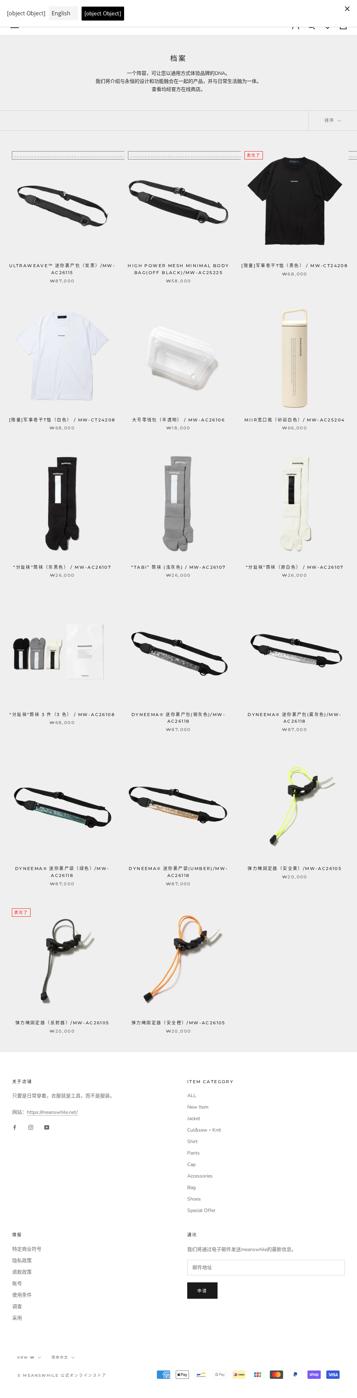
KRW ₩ (26, 1357)
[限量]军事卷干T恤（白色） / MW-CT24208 (62, 419)
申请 (202, 1291)
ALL (191, 1095)
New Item (197, 1107)
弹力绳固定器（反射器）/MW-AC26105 (62, 1022)
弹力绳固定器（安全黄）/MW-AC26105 (295, 868)
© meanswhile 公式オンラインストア (62, 1375)
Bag (191, 1187)
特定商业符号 (26, 1249)
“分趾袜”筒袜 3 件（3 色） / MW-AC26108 (62, 714)
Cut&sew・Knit (204, 1130)
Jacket (193, 1118)
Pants (193, 1153)
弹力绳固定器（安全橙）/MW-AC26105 (178, 1022)
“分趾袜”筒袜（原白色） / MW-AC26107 (295, 567)
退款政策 (22, 1272)
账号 (17, 1283)
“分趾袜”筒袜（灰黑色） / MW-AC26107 (62, 567)
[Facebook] (14, 1127)
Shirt (192, 1141)
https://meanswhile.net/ (52, 1112)
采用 (17, 1318)
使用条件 (22, 1295)
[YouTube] (46, 1127)
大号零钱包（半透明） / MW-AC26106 (178, 419)
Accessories (200, 1176)
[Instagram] (30, 1127)
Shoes (194, 1199)
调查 (17, 1306)
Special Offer (201, 1210)
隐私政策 (22, 1260)
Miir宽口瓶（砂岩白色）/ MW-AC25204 (294, 419)
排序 (330, 120)
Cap (191, 1164)
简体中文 (60, 1357)
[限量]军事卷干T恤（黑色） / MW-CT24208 (294, 265)
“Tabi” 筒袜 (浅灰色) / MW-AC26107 (178, 567)
